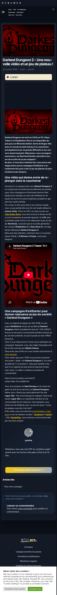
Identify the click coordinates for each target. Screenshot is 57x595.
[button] (28, 108)
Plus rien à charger (13, 486)
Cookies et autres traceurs (28, 565)
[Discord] (20, 3)
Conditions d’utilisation (28, 556)
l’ (13, 214)
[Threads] (17, 3)
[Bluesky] (14, 3)
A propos (28, 547)
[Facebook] (2, 3)
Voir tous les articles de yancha (28, 470)
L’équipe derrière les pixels (28, 551)
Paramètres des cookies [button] (15, 589)
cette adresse (11, 354)
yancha (28, 440)
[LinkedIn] (11, 3)
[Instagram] (8, 3)
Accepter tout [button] (35, 589)
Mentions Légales (28, 561)
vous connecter (25, 508)
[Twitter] (5, 3)
